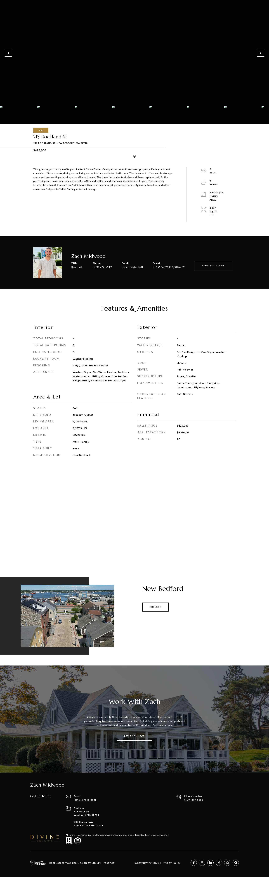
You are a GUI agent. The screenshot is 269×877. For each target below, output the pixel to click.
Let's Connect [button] (134, 736)
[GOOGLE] (236, 863)
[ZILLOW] (227, 863)
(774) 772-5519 (102, 266)
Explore (155, 607)
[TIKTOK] (219, 863)
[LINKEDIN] (210, 863)
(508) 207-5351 (193, 799)
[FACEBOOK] (194, 863)
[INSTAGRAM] (202, 863)
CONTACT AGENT (213, 265)
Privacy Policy (171, 862)
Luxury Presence (103, 862)
